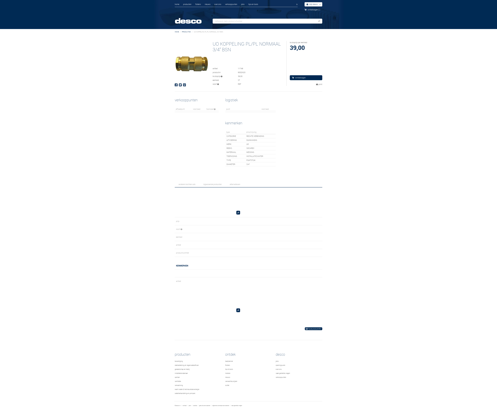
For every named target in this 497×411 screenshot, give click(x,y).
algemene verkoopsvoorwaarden (220, 405)
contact (185, 405)
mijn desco (313, 4)
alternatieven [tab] (235, 184)
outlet (227, 385)
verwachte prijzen (231, 381)
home (177, 4)
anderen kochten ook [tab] (187, 184)
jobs (242, 4)
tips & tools (229, 369)
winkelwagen (313, 9)
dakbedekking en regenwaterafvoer (187, 365)
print (320, 84)
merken (227, 373)
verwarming (179, 385)
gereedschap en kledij (182, 369)
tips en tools (253, 4)
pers (190, 405)
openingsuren (280, 365)
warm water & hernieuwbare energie (187, 389)
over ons (217, 4)
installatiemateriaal (181, 373)
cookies (195, 405)
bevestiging (179, 361)
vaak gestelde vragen (283, 373)
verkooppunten (231, 4)
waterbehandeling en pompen (185, 393)
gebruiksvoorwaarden (204, 405)
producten (187, 4)
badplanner (229, 361)
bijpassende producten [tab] (212, 184)
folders (198, 4)
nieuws (207, 4)
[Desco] (191, 19)
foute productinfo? (314, 329)
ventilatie (178, 381)
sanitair (177, 377)
